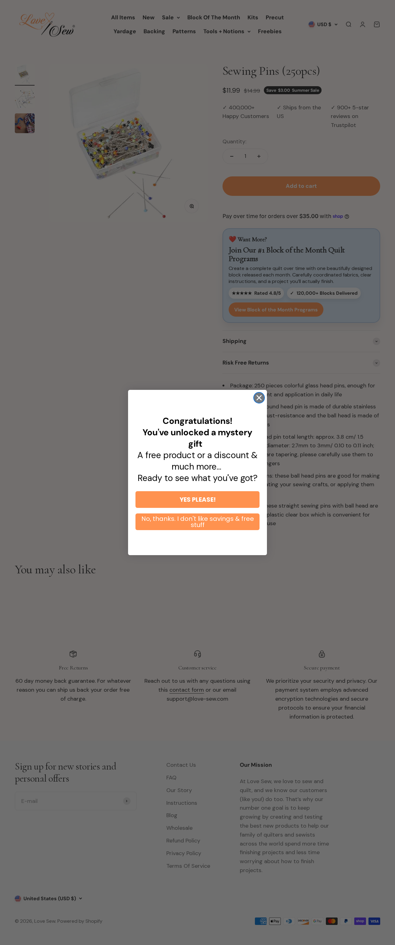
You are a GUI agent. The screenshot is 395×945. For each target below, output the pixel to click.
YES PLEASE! (198, 499)
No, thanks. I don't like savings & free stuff (197, 521)
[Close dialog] (259, 397)
